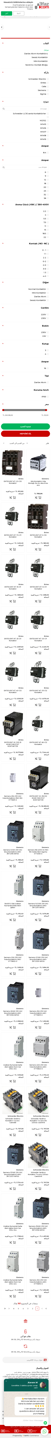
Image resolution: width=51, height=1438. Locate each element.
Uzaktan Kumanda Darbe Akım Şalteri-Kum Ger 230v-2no (12, 1067)
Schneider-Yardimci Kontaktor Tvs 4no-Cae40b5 (12, 1120)
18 (45, 183)
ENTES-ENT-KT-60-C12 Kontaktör (38, 743)
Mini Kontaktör (41, 61)
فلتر (47, 443)
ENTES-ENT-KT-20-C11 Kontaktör (38, 640)
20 (45, 187)
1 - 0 (44, 250)
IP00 (44, 396)
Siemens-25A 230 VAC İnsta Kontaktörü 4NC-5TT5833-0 (38, 1013)
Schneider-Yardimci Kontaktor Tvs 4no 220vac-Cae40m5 (38, 1174)
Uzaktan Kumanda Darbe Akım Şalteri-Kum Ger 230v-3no (12, 1228)
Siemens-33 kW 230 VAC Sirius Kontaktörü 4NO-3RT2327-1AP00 (12, 1174)
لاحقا (18, 13)
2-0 (44, 265)
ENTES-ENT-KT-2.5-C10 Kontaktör (13, 482)
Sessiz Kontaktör (40, 57)
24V (44, 336)
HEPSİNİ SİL (25, 433)
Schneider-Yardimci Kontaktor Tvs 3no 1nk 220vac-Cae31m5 (38, 1120)
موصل (46, 50)
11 (45, 226)
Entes (43, 83)
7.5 (45, 222)
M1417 (43, 132)
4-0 (44, 276)
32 (45, 194)
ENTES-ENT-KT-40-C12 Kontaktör (13, 691)
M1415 (43, 124)
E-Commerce (33, 1436)
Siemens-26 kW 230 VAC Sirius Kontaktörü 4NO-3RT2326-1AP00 (12, 1013)
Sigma (43, 94)
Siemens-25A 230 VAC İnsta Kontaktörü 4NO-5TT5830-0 (38, 1282)
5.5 (44, 218)
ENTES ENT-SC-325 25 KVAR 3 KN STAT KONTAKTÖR (12, 744)
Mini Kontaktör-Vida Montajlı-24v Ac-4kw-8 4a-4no (38, 483)
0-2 (44, 261)
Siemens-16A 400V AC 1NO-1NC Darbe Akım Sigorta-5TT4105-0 (38, 852)
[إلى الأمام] (9, 1308)
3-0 (44, 269)
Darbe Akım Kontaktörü (36, 53)
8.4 (44, 152)
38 (45, 198)
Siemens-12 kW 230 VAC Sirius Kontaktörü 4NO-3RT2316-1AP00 (12, 852)
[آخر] (5, 1308)
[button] (6, 1381)
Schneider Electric (37, 79)
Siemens (42, 90)
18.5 (44, 233)
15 (45, 230)
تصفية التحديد (25, 426)
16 (45, 368)
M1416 (43, 128)
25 (45, 191)
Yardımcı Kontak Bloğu (36, 65)
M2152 (43, 120)
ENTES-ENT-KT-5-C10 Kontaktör (38, 536)
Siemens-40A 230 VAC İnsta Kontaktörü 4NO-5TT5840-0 (38, 1067)
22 (45, 237)
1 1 (45, 254)
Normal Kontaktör (37, 289)
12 (45, 180)
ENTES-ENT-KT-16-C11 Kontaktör (13, 588)
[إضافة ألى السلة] (40, 497)
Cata (44, 86)
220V (43, 314)
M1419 (43, 139)
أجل (6, 13)
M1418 (43, 135)
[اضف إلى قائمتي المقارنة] (36, 497)
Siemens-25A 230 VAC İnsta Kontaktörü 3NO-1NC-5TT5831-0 (13, 798)
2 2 (44, 257)
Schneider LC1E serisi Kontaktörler (29, 113)
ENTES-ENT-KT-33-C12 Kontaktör (38, 691)
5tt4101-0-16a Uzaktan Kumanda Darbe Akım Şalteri (12, 905)
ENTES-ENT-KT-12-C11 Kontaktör (38, 588)
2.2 (44, 211)
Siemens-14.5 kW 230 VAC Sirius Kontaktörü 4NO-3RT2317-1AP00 (38, 905)
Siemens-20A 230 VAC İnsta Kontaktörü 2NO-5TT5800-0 (13, 959)
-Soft (25, 1436)
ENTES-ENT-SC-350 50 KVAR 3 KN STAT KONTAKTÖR (38, 798)
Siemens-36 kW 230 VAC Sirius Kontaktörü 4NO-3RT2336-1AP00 (38, 1228)
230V (43, 318)
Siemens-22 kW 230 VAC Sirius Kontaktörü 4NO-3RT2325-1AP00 (38, 959)
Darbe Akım (40, 296)
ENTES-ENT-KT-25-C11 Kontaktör (12, 640)
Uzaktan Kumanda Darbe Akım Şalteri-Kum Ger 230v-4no (12, 1282)
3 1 (45, 272)
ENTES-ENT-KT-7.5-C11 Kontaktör (12, 536)
